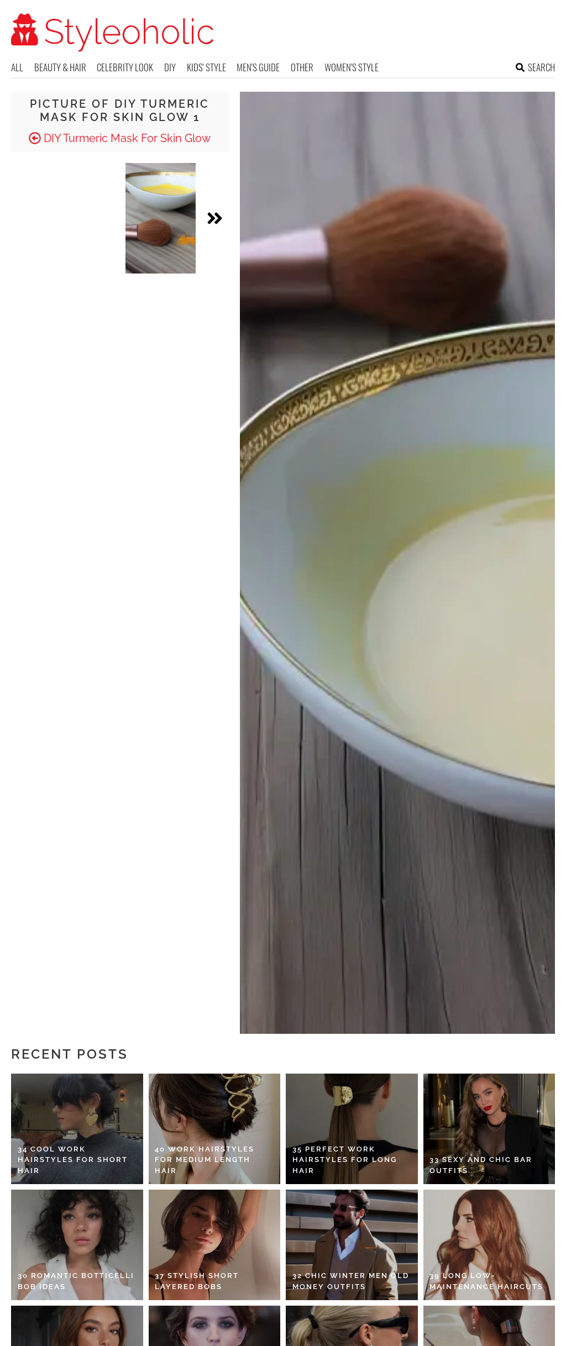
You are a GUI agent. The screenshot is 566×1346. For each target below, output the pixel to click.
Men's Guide (258, 67)
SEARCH (541, 67)
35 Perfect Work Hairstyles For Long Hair (344, 1160)
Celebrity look (125, 67)
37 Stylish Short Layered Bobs (197, 1281)
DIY (170, 67)
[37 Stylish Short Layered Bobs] (215, 1245)
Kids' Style (206, 67)
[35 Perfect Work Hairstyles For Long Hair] (352, 1129)
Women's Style (351, 67)
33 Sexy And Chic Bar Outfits (480, 1165)
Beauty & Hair (60, 67)
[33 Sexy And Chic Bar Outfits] (489, 1129)
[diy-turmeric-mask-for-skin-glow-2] (161, 218)
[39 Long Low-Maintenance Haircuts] (489, 1245)
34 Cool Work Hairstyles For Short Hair (73, 1160)
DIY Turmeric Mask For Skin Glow (126, 138)
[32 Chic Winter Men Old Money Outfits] (352, 1245)
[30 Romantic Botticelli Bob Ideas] (77, 1245)
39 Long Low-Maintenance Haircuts (486, 1281)
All (17, 67)
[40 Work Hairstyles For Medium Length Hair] (215, 1129)
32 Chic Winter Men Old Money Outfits (350, 1281)
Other (302, 67)
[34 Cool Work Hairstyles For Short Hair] (77, 1129)
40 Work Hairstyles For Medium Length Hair (204, 1160)
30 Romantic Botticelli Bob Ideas (76, 1281)
